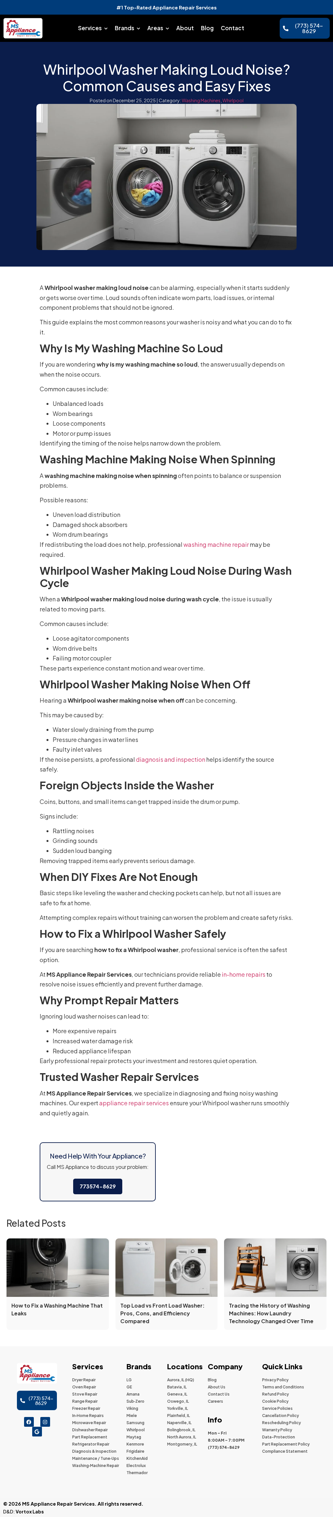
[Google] (37, 1431)
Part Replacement (89, 1437)
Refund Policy (275, 1394)
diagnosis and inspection (170, 759)
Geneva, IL (177, 1394)
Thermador (137, 1472)
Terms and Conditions (283, 1387)
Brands (124, 27)
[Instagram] (45, 1422)
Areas (155, 27)
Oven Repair (84, 1387)
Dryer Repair (84, 1379)
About (185, 27)
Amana (133, 1394)
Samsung (135, 1422)
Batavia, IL (177, 1387)
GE (129, 1387)
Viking (132, 1408)
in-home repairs (243, 974)
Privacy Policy (275, 1379)
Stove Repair (84, 1394)
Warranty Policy (277, 1429)
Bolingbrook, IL (181, 1429)
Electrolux (136, 1465)
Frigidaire (135, 1451)
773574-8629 (98, 1186)
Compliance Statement (285, 1451)
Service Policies (277, 1408)
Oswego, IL (178, 1401)
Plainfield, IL (178, 1415)
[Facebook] (29, 1422)
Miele (132, 1415)
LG (129, 1379)
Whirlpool (233, 100)
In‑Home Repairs (88, 1415)
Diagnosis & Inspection (94, 1451)
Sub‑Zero (135, 1401)
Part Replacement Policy (286, 1444)
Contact (232, 27)
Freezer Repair (86, 1408)
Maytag (134, 1437)
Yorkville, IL (177, 1408)
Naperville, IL (179, 1422)
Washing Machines (201, 100)
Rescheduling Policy (281, 1422)
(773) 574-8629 (224, 1447)
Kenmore (135, 1444)
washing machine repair (216, 544)
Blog (207, 27)
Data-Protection (278, 1437)
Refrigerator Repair (90, 1444)
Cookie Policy (275, 1401)
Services (90, 27)
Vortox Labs (30, 1511)
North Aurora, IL (181, 1437)
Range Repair (85, 1401)
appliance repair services (134, 1103)
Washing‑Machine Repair (95, 1465)
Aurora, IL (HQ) (180, 1379)
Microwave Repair (89, 1422)
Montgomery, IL (182, 1444)
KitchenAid (137, 1458)
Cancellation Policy (280, 1415)
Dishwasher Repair (90, 1429)
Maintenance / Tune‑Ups (95, 1458)
